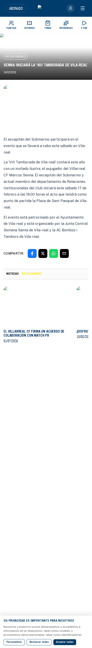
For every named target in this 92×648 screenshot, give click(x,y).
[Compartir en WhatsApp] (53, 253)
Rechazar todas (39, 642)
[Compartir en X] (42, 253)
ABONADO (16, 8)
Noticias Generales (16, 56)
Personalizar (14, 642)
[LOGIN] (71, 8)
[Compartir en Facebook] (32, 253)
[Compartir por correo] (64, 253)
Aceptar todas (64, 642)
